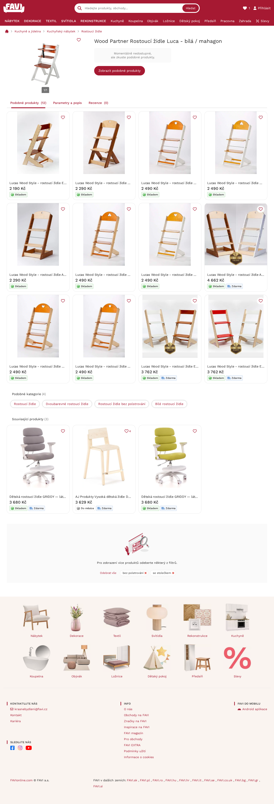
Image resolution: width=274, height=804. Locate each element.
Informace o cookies (139, 757)
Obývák (76, 676)
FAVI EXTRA (132, 745)
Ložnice (116, 676)
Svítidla (157, 636)
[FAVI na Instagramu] (20, 748)
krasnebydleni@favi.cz (31, 709)
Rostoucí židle (91, 31)
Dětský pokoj (157, 676)
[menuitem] (12, 21)
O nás (128, 709)
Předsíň (197, 676)
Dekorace (76, 636)
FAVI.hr (185, 780)
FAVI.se (210, 780)
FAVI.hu (171, 780)
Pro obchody (133, 739)
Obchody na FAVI (136, 715)
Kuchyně (237, 636)
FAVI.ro (158, 780)
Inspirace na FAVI (136, 727)
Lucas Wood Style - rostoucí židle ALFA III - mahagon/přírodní (56, 275)
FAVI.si (98, 786)
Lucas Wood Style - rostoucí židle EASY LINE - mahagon (52, 183)
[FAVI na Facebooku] (12, 748)
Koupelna (36, 676)
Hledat (190, 8)
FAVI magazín (133, 733)
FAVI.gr (253, 780)
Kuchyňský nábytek (61, 31)
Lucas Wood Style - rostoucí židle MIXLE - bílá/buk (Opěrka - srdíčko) (194, 275)
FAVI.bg (241, 780)
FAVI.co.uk (225, 780)
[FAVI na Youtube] (29, 748)
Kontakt (16, 715)
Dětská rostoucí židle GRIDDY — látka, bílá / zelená (180, 497)
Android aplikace (254, 709)
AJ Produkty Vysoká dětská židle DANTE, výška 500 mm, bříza (122, 497)
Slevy (237, 676)
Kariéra (15, 721)
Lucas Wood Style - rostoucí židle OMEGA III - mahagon (117, 183)
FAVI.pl (145, 780)
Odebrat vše (108, 572)
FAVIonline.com (21, 780)
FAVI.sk (132, 780)
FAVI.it (197, 780)
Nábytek (37, 636)
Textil (117, 636)
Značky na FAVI (135, 721)
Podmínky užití (135, 751)
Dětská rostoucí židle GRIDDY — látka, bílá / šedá (47, 497)
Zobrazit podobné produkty (119, 71)
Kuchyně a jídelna (28, 31)
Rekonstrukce (197, 636)
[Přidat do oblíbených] (78, 40)
